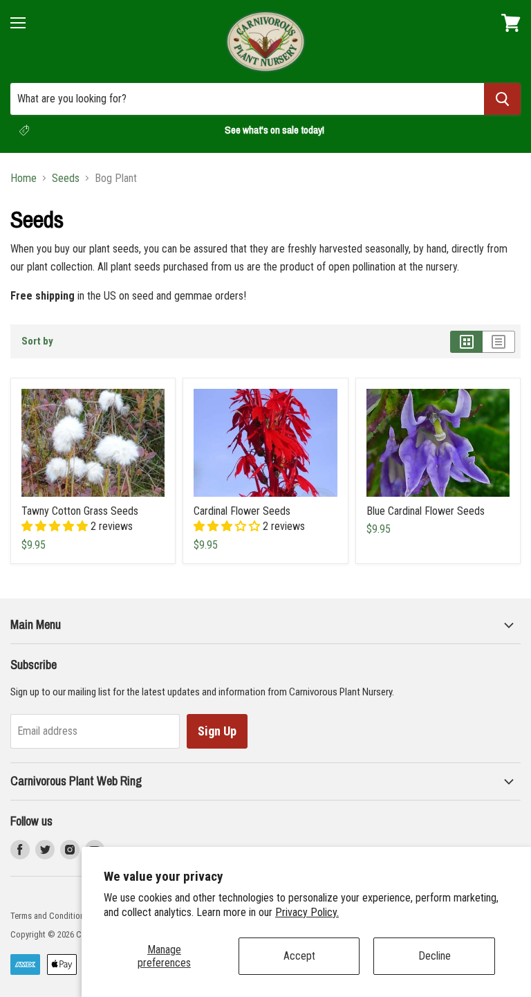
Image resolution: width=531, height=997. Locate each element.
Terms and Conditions (49, 916)
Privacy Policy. (307, 912)
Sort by (37, 341)
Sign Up (217, 731)
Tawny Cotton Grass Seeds (79, 511)
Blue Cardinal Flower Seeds (425, 511)
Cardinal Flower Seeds (242, 511)
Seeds (66, 178)
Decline (434, 955)
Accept (299, 955)
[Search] (502, 99)
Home (23, 178)
